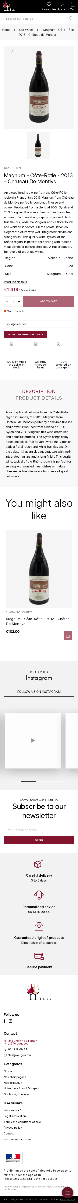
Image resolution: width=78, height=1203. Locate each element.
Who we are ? (13, 1110)
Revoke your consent (18, 1139)
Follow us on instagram (39, 692)
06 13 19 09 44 (17, 1049)
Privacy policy (13, 1127)
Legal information (15, 1116)
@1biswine (39, 672)
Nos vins (9, 1071)
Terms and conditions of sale (22, 1121)
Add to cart (48, 301)
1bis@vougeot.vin (19, 1055)
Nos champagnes (15, 1077)
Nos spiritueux (13, 1082)
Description (39, 391)
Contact (9, 1133)
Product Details (39, 398)
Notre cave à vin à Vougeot (21, 1088)
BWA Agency (67, 1199)
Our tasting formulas (16, 1094)
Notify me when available (25, 334)
